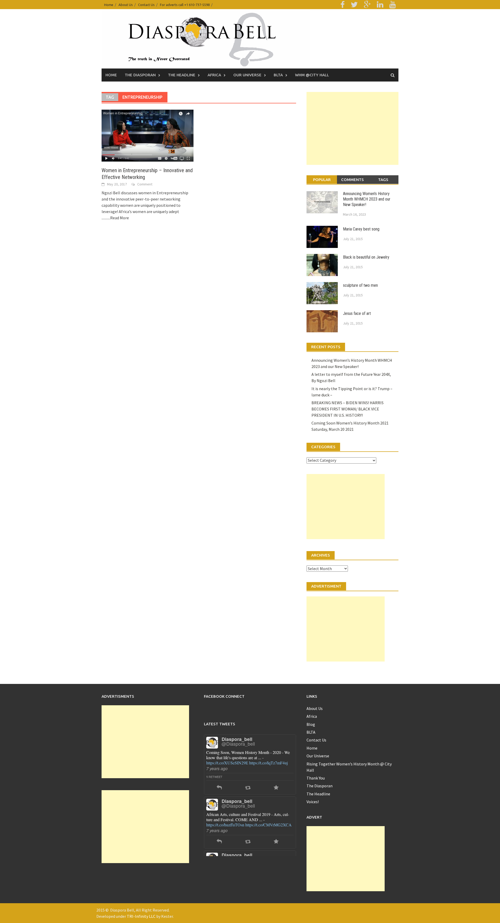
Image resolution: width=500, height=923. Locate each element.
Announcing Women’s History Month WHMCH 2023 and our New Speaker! (366, 199)
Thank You (316, 778)
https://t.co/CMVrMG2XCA (268, 762)
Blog (311, 724)
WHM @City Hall (312, 75)
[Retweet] (248, 780)
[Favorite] (276, 780)
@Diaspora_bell (238, 743)
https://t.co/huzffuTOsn (225, 762)
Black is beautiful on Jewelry (366, 257)
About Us (125, 5)
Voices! (313, 801)
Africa (214, 75)
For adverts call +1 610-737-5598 (185, 5)
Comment (144, 184)
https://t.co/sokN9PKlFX (226, 816)
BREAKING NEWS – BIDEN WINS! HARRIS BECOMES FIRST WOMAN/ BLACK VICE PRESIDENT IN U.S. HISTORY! (347, 409)
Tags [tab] (383, 179)
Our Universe (247, 75)
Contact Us (146, 5)
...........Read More (115, 217)
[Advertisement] (352, 128)
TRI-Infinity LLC (141, 916)
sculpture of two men (360, 285)
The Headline (181, 75)
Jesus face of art (357, 313)
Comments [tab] (352, 179)
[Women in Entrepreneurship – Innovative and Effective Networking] (147, 135)
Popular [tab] (322, 179)
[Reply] (219, 780)
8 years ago (217, 822)
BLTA (278, 75)
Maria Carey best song (361, 229)
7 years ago (217, 768)
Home (108, 5)
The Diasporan (140, 75)
